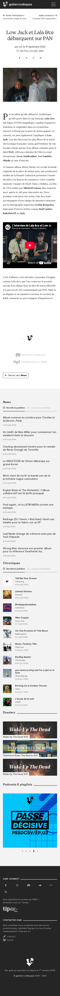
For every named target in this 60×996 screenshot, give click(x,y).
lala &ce (24, 51)
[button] (22, 851)
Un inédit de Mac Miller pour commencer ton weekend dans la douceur (29, 434)
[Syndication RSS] (6, 892)
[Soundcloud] (40, 885)
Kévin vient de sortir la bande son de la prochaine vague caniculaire (26, 477)
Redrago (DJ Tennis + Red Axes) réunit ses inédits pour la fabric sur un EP (28, 521)
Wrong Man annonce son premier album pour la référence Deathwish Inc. (27, 550)
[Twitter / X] (26, 58)
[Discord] (28, 885)
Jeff (20, 46)
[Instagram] (17, 885)
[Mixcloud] (51, 885)
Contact (11, 937)
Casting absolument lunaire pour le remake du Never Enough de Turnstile (29, 448)
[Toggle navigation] (53, 4)
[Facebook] (19, 58)
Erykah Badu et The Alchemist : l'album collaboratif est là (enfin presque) (26, 492)
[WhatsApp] (33, 58)
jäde (41, 51)
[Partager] (40, 58)
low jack (33, 51)
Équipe (10, 940)
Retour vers (17, 375)
